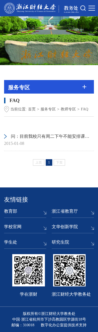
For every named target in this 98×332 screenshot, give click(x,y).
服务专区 (48, 109)
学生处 (10, 242)
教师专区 (68, 109)
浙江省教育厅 (65, 211)
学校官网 (13, 226)
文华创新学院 (65, 226)
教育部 (10, 211)
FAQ (84, 109)
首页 (32, 109)
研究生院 (60, 242)
